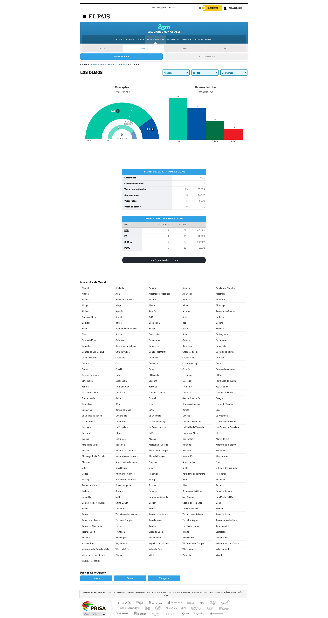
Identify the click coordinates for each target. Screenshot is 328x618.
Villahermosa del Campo (227, 543)
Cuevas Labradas (90, 375)
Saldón (118, 497)
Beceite (219, 323)
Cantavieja (221, 346)
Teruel (152, 508)
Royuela (119, 491)
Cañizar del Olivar (157, 352)
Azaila (185, 317)
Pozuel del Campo (90, 485)
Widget (209, 39)
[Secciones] (84, 16)
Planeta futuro (208, 608)
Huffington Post (128, 608)
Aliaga (85, 305)
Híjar (151, 404)
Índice (160, 595)
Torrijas (152, 526)
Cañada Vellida (122, 352)
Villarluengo (188, 549)
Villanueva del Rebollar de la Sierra (97, 549)
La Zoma (86, 433)
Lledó (218, 433)
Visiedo (219, 555)
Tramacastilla (88, 532)
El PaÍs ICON (170, 613)
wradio (157, 608)
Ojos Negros (121, 468)
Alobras (85, 311)
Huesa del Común (224, 404)
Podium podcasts (156, 613)
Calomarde (221, 340)
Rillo (184, 485)
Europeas (198, 39)
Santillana (156, 603)
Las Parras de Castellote (227, 427)
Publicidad (140, 592)
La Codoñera (155, 415)
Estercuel (187, 381)
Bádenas (220, 317)
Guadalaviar (87, 404)
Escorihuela (121, 381)
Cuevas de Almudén (225, 369)
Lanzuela (86, 427)
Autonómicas (206, 56)
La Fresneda (222, 415)
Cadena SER (189, 603)
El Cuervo (187, 375)
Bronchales (154, 334)
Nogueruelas (188, 462)
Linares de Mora (190, 433)
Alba (117, 294)
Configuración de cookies (202, 592)
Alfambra (220, 299)
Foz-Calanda (222, 386)
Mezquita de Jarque (158, 444)
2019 (102, 48)
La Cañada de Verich (92, 415)
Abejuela (119, 288)
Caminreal (187, 346)
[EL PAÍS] (99, 16)
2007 (226, 48)
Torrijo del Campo (191, 526)
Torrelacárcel (155, 520)
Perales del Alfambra (125, 479)
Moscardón (187, 456)
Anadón (152, 311)
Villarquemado (223, 549)
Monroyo (186, 450)
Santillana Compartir (174, 603)
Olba (151, 468)
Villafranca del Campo (193, 543)
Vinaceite (187, 555)
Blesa (84, 334)
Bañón (118, 323)
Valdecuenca (155, 537)
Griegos (219, 398)
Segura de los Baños (192, 503)
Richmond (122, 613)
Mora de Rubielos (157, 456)
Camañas (86, 346)
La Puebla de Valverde (193, 427)
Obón (218, 462)
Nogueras (153, 462)
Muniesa (86, 462)
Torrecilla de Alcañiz (159, 514)
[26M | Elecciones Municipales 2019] (164, 28)
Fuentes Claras (189, 392)
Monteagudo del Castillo (93, 456)
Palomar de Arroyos (125, 474)
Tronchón (120, 532)
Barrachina (154, 323)
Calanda (186, 340)
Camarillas (154, 346)
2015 (143, 48)
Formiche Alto (122, 386)
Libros (118, 433)
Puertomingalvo (123, 485)
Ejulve (118, 375)
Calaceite (120, 340)
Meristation (216, 613)
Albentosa (221, 294)
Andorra (186, 311)
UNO (147, 608)
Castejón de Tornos (225, 352)
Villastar (119, 555)
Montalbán (221, 450)
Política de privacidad (166, 592)
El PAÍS (124, 603)
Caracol (224, 603)
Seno (218, 503)
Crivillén (119, 369)
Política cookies (184, 592)
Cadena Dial (183, 608)
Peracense (221, 474)
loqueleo (200, 613)
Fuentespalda (88, 398)
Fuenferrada (121, 392)
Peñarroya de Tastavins (193, 474)
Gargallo (153, 398)
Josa (218, 410)
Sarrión (152, 503)
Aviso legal (151, 592)
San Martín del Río (224, 497)
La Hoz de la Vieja (157, 421)
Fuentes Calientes (157, 392)
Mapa (217, 592)
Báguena (86, 323)
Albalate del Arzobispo (159, 294)
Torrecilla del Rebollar (193, 514)
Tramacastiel (222, 526)
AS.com (200, 603)
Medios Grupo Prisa (94, 614)
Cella (117, 363)
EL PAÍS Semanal (196, 608)
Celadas (86, 363)
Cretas (85, 369)
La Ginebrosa (88, 421)
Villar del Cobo (122, 549)
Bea (184, 323)
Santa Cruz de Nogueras (93, 503)
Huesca (96, 578)
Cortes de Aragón (190, 363)
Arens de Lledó (89, 317)
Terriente (119, 508)
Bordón (118, 334)
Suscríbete (213, 8)
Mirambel (187, 444)
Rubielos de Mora (224, 491)
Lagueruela (120, 421)
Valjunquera (121, 543)
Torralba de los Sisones (126, 514)
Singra (85, 508)
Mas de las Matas (90, 444)
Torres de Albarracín (92, 526)
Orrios (85, 474)
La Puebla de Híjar (158, 427)
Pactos (171, 39)
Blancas (220, 328)
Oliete (185, 468)
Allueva (185, 305)
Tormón (219, 508)
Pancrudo (153, 474)
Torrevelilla (120, 526)
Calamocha (154, 340)
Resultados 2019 (155, 39)
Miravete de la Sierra (226, 444)
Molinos (85, 450)
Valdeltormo (222, 537)
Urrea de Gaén (156, 532)
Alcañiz (152, 299)
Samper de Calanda (158, 497)
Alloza (152, 305)
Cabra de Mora (89, 340)
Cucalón (186, 369)
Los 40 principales (140, 603)
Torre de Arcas (223, 514)
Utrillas (185, 532)
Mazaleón (120, 444)
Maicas (152, 439)
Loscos (85, 439)
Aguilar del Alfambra (226, 288)
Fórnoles (153, 386)
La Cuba (186, 415)
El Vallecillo (87, 381)
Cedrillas (220, 357)
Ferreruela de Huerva (226, 381)
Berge (152, 328)
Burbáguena (222, 334)
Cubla (151, 369)
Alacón (85, 294)
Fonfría (85, 386)
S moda (184, 613)
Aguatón (153, 288)
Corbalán (153, 363)
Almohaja (220, 305)
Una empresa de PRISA (94, 606)
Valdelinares (188, 537)
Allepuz (118, 305)
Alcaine (85, 299)
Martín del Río (222, 439)
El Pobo (219, 375)
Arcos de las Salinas (225, 311)
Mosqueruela (222, 456)
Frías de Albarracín (91, 392)
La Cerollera (121, 415)
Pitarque (153, 479)
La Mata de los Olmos (226, 421)
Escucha (153, 381)
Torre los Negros (190, 520)
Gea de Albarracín (191, 398)
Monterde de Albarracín (126, 456)
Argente (119, 317)
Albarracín (187, 294)
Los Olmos (120, 439)
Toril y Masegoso (190, 508)
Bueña (185, 334)
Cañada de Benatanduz (93, 352)
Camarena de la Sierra (126, 346)
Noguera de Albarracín (126, 462)
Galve (118, 398)
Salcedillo (86, 497)
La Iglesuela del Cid (191, 421)
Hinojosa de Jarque (191, 404)
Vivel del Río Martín (91, 561)
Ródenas (86, 491)
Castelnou (154, 357)
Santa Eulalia (121, 503)
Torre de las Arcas (91, 520)
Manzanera (187, 439)
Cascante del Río (190, 352)
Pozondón (221, 479)
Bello (84, 328)
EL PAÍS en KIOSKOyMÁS (231, 592)
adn (211, 603)
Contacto (111, 592)
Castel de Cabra (89, 357)
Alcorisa (186, 299)
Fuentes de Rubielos (225, 392)
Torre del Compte (123, 520)
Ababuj (85, 288)
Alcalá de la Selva (123, 299)
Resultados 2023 (135, 39)
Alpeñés (119, 311)
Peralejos (86, 479)
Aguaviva (186, 288)
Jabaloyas (87, 410)
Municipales (121, 56)
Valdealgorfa (121, 537)
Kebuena (221, 608)
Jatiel (151, 410)
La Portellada (121, 427)
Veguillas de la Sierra (159, 543)
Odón (84, 468)
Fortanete (187, 386)
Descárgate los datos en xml (164, 260)
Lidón (151, 433)
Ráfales (152, 485)
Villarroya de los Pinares (93, 555)
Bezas (185, 328)
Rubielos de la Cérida (192, 491)
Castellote (120, 357)
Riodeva (220, 485)
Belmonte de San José (126, 328)
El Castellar (154, 375)
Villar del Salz (155, 549)
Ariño (151, 317)
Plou (184, 479)
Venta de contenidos (125, 592)
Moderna (139, 613)
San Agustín (188, 497)
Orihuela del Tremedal (226, 468)
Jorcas (185, 410)
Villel (151, 555)
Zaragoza (164, 578)
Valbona (86, 537)
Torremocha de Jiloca (226, 520)
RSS (166, 595)
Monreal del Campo (158, 450)
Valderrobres (88, 543)
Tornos (85, 514)
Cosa (218, 363)
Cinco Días (170, 608)
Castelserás (188, 357)
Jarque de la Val (123, 410)
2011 (184, 48)
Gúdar (118, 404)
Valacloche (221, 532)
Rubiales (153, 491)
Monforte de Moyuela (125, 450)
